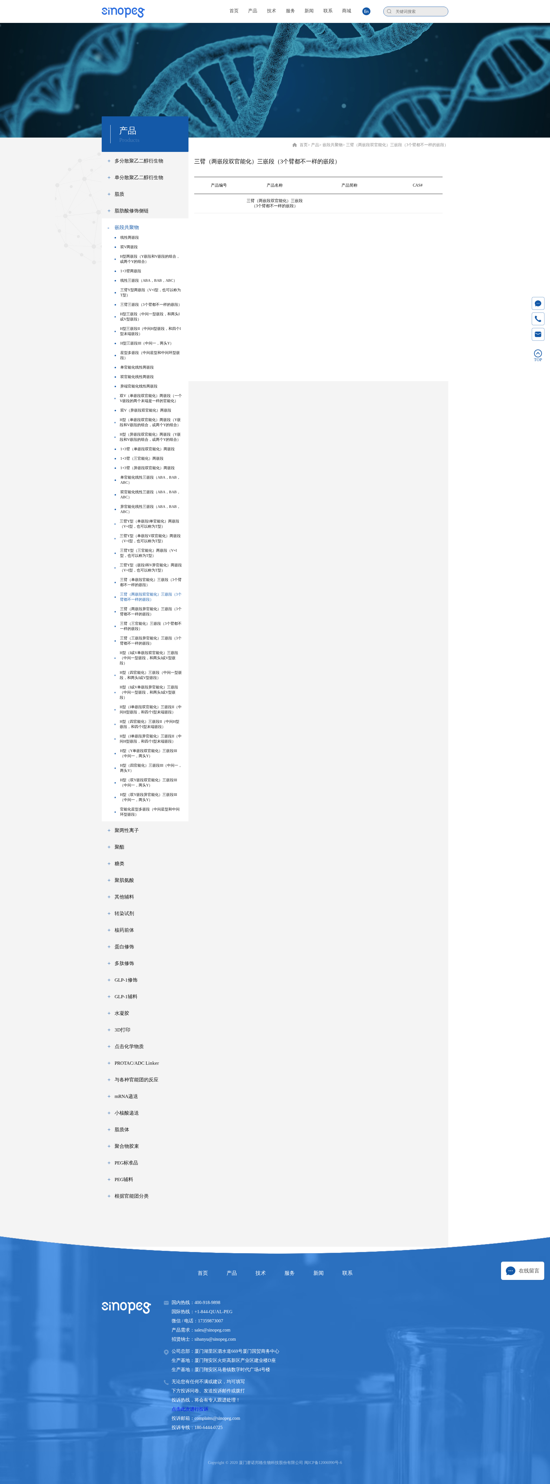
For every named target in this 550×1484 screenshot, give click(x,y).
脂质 (119, 194)
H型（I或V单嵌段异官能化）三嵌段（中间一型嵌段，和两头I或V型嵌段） (149, 692)
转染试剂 (124, 913)
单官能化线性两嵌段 (137, 367)
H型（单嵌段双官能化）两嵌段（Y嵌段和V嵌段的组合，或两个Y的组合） (150, 422)
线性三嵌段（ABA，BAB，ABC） (148, 280)
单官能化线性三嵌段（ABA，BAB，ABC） (150, 480)
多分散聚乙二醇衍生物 (139, 161)
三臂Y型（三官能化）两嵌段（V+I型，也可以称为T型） (148, 553)
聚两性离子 (127, 830)
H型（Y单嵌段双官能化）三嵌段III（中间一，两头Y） (148, 753)
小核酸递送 (127, 1113)
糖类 (119, 863)
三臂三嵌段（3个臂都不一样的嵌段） (151, 304)
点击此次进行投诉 (190, 1409)
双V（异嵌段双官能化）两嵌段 (145, 410)
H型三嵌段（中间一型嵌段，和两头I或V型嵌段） (150, 316)
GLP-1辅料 (126, 996)
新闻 (318, 1273)
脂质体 (122, 1129)
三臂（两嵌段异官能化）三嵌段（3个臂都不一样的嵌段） (151, 611)
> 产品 (313, 145)
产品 (232, 1273)
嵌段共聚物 (127, 227)
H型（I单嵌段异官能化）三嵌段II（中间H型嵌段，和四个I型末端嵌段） (151, 738)
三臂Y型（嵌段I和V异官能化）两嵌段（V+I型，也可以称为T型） (151, 567)
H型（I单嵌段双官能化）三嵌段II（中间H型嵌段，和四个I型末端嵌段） (151, 709)
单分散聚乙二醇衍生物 (139, 177)
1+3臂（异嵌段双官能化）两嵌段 (147, 468)
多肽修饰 (124, 963)
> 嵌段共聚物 (331, 145)
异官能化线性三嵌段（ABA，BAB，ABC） (150, 509)
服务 (289, 1273)
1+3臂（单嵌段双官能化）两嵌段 (147, 449)
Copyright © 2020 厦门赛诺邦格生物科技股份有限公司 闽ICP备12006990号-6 (275, 1462)
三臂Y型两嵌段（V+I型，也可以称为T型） (150, 292)
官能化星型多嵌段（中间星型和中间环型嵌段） (150, 812)
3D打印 (122, 1030)
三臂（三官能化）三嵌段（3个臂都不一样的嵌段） (151, 626)
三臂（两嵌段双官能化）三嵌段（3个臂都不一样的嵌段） (151, 597)
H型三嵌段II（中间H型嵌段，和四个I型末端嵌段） (150, 331)
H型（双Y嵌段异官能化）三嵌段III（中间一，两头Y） (148, 797)
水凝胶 (122, 1013)
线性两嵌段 (129, 237)
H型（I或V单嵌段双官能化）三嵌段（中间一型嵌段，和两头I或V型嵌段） (149, 658)
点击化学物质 (129, 1046)
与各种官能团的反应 (136, 1079)
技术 (261, 1273)
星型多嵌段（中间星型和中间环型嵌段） (150, 355)
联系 (347, 1273)
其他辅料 (124, 897)
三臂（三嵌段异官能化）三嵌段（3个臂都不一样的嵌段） (151, 640)
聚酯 (119, 847)
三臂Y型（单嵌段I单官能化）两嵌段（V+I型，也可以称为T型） (149, 523)
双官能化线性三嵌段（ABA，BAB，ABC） (150, 494)
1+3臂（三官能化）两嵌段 (142, 458)
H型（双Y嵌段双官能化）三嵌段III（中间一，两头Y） (148, 782)
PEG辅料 (124, 1179)
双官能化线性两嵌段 (137, 377)
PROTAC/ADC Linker (137, 1063)
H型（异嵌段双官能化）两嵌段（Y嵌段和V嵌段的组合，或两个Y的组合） (150, 437)
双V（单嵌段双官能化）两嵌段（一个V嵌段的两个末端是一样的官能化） (151, 398)
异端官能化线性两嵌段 (139, 386)
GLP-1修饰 (126, 980)
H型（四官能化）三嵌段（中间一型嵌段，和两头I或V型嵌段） (151, 675)
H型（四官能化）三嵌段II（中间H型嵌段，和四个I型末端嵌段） (149, 724)
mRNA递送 (126, 1096)
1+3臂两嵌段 (130, 271)
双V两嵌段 (129, 247)
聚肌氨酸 (124, 880)
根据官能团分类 (132, 1196)
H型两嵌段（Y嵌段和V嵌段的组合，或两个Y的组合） (150, 259)
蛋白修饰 (124, 946)
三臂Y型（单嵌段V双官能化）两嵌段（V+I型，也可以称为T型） (150, 538)
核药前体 (124, 930)
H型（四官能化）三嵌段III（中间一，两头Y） (151, 768)
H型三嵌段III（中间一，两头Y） (147, 343)
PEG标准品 (126, 1163)
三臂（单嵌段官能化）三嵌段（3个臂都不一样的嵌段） (151, 582)
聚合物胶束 (127, 1146)
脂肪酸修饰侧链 (132, 211)
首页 (304, 145)
